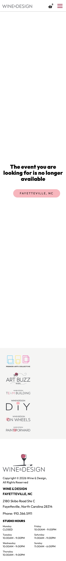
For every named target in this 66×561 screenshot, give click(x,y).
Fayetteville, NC (37, 193)
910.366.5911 (23, 513)
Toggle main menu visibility (60, 5)
